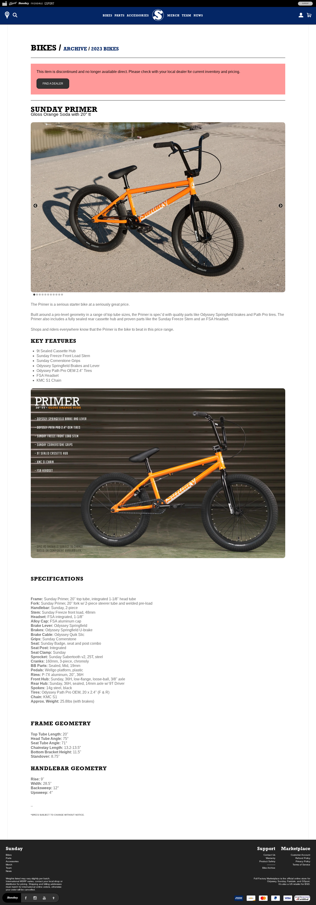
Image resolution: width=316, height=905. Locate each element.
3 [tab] (40, 295)
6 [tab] (48, 295)
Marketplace (295, 848)
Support (305, 3)
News (198, 15)
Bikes (107, 15)
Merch (173, 15)
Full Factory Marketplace (267, 878)
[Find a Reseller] (7, 15)
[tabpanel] (158, 207)
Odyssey (271, 881)
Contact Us (269, 855)
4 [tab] (42, 295)
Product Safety (267, 861)
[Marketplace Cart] (309, 15)
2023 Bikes (105, 49)
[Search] (15, 15)
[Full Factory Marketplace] (4, 2)
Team (186, 15)
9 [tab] (56, 295)
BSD (307, 884)
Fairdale (291, 881)
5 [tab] (45, 295)
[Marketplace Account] (301, 15)
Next (280, 206)
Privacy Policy (303, 861)
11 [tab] (62, 295)
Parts (119, 15)
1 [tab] (34, 295)
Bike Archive (268, 868)
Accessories (138, 15)
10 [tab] (59, 295)
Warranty (270, 858)
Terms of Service (301, 864)
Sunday (14, 848)
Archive (75, 49)
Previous (35, 206)
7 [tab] (51, 295)
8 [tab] (54, 295)
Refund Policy (302, 858)
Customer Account (300, 855)
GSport (306, 881)
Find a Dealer (53, 83)
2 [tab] (37, 295)
